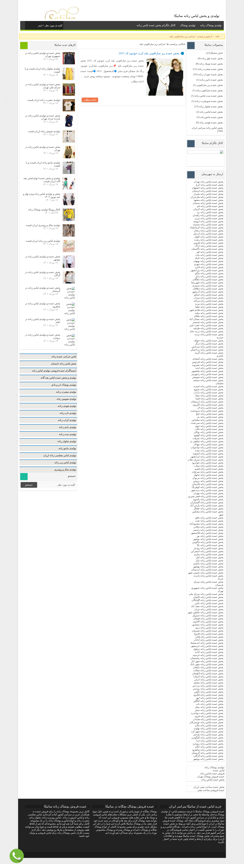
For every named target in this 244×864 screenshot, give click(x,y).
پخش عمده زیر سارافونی (210, 85)
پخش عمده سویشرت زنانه (209, 101)
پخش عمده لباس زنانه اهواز (208, 236)
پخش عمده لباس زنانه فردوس (207, 361)
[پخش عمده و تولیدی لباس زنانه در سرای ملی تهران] (69, 94)
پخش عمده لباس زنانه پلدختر (208, 734)
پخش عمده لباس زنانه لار (210, 407)
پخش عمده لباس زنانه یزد (210, 212)
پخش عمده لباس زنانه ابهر (209, 697)
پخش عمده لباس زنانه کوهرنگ (207, 487)
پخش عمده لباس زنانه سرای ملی (205, 594)
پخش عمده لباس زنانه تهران (208, 181)
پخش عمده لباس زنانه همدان (208, 719)
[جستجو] (28, 24)
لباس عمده (218, 770)
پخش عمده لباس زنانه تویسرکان (206, 722)
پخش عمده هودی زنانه (211, 122)
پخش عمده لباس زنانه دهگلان (208, 279)
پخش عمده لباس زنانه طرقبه (208, 328)
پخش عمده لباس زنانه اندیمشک (206, 642)
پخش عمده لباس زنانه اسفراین (207, 551)
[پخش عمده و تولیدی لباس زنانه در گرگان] (69, 282)
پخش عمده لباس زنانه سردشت (207, 423)
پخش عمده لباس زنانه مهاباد (208, 444)
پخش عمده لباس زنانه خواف (208, 340)
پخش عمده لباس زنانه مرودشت (206, 410)
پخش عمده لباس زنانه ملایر (209, 725)
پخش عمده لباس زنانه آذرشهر (207, 291)
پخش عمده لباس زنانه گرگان (208, 755)
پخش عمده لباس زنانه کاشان (208, 597)
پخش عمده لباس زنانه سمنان (208, 203)
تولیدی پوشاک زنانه (211, 25)
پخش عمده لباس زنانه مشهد (208, 200)
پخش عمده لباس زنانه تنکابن (208, 526)
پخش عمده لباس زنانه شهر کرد (207, 731)
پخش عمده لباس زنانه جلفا (209, 306)
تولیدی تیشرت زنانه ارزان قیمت (43, 100)
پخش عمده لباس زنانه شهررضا (207, 282)
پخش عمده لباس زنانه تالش (208, 691)
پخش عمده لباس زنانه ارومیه (208, 221)
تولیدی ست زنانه (67, 434)
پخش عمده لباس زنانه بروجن (208, 481)
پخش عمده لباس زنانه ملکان (208, 316)
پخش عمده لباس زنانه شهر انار (207, 661)
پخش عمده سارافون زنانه (209, 90)
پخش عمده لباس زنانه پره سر (207, 685)
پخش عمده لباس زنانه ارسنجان (207, 401)
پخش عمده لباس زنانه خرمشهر (207, 645)
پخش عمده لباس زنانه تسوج (208, 389)
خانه (217, 36)
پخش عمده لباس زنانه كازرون (208, 404)
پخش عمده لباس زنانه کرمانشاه (206, 227)
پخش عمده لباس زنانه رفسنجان (206, 658)
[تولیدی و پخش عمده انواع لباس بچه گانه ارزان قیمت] (69, 188)
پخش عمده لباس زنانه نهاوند (208, 728)
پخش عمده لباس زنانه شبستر (208, 322)
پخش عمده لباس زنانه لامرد (209, 267)
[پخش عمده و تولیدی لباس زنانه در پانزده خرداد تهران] (69, 126)
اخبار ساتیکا (217, 53)
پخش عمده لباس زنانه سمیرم (208, 285)
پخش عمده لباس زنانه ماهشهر (207, 371)
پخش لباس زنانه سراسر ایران (207, 127)
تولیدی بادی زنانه (67, 427)
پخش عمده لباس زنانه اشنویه (208, 453)
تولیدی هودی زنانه (67, 406)
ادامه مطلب (90, 99)
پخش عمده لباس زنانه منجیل (208, 682)
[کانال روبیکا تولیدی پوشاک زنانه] (69, 220)
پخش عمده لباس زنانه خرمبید (208, 655)
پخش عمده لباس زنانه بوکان (208, 432)
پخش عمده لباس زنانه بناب (209, 255)
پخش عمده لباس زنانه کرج (209, 184)
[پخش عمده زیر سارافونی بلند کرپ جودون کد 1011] (164, 94)
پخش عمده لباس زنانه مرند (209, 303)
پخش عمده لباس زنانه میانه (209, 313)
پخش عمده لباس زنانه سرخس (207, 346)
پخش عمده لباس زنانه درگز (209, 343)
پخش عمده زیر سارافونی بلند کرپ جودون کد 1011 (149, 53)
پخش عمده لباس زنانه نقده (209, 450)
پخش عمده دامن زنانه (211, 79)
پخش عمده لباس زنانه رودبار (208, 548)
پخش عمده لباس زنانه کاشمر (208, 621)
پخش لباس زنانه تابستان (63, 363)
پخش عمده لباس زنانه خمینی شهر (205, 572)
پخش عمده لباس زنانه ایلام (209, 746)
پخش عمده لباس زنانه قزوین (208, 242)
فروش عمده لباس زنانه (212, 773)
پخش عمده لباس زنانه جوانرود (207, 462)
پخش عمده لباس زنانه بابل (209, 560)
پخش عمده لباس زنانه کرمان (208, 209)
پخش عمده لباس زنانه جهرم (208, 264)
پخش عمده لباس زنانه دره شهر (207, 490)
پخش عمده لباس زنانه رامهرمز (207, 374)
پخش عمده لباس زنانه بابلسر (208, 563)
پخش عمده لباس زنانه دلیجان (208, 667)
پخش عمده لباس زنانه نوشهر (208, 539)
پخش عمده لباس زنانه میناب (208, 465)
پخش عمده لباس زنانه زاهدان (208, 215)
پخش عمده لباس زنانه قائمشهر (207, 532)
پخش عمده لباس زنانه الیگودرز (207, 737)
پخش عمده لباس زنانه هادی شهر (206, 309)
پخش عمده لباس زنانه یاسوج (208, 499)
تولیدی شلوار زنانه (66, 441)
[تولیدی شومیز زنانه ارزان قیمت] (69, 141)
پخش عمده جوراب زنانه (210, 74)
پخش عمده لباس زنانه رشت (208, 239)
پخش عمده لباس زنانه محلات (208, 670)
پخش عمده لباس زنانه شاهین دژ (206, 441)
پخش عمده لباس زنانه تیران (208, 609)
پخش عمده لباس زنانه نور (210, 536)
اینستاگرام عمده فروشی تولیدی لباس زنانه (54, 370)
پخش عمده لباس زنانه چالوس (207, 542)
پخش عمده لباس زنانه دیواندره (207, 713)
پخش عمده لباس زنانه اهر (209, 251)
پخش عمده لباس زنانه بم (210, 416)
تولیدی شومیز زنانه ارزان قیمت (44, 131)
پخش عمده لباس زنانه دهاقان (208, 288)
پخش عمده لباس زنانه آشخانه (208, 358)
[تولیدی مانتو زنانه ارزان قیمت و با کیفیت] (69, 173)
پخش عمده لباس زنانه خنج (209, 413)
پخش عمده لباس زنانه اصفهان (207, 187)
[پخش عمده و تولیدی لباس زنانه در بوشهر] (69, 267)
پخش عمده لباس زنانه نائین (209, 603)
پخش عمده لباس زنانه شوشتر (207, 377)
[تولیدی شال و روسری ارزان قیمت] (69, 235)
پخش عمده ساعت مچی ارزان (208, 787)
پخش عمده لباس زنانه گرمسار (207, 752)
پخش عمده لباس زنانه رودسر (208, 688)
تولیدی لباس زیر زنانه (65, 462)
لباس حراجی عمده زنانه (63, 356)
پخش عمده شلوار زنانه (211, 106)
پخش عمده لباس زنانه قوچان (208, 618)
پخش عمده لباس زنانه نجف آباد (207, 606)
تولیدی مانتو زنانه (67, 448)
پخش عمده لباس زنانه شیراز (208, 193)
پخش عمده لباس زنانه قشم (209, 468)
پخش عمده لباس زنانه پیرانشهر (207, 270)
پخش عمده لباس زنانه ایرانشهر (207, 456)
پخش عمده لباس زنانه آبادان (208, 639)
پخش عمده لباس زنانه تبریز (209, 218)
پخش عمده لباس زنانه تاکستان (207, 248)
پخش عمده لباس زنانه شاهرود (207, 749)
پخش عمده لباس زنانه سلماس (207, 419)
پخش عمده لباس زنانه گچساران (206, 502)
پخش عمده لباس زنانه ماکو (209, 273)
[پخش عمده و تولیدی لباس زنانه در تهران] (69, 157)
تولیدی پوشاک (188, 25)
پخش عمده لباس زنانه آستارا (208, 676)
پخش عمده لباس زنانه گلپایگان (207, 600)
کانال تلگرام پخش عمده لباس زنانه (156, 25)
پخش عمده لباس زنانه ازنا (209, 740)
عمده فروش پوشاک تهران (210, 776)
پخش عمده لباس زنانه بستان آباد (206, 319)
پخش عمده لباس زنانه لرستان (207, 190)
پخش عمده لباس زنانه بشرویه (207, 364)
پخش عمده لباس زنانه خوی (209, 426)
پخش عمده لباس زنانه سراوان (207, 471)
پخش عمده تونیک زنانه (211, 63)
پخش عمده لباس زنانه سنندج (208, 224)
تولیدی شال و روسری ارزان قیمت (43, 225)
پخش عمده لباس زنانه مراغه (208, 300)
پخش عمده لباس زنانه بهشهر (208, 566)
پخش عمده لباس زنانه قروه (209, 716)
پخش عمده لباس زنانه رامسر (208, 529)
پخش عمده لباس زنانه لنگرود (208, 694)
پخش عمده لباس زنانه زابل (209, 276)
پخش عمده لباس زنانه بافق (209, 517)
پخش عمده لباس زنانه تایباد (209, 258)
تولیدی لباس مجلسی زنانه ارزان (59, 455)
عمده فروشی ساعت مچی (210, 790)
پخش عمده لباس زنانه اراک (209, 245)
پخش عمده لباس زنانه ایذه (209, 368)
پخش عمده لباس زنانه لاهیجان (207, 673)
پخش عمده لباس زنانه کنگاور (208, 700)
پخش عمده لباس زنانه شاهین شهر (205, 612)
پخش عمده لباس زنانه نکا (210, 545)
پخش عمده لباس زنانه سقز (209, 710)
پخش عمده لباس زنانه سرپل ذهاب (205, 459)
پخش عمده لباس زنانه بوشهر (208, 758)
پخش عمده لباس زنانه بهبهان (208, 261)
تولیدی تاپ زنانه (68, 413)
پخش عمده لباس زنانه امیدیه (208, 386)
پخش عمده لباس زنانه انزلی (208, 679)
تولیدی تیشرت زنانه (66, 391)
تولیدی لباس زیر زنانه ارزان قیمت (43, 240)
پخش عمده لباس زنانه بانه (209, 704)
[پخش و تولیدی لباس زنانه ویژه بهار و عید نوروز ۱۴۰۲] (69, 204)
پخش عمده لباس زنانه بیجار (209, 707)
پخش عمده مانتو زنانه (211, 117)
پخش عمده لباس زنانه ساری (208, 554)
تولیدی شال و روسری (65, 469)
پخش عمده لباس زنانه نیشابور (207, 624)
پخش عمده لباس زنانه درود (209, 627)
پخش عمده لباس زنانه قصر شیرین (205, 496)
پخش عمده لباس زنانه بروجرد (208, 743)
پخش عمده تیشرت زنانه (210, 69)
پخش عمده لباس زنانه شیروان (207, 630)
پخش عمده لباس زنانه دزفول (208, 649)
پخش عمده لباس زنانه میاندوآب (207, 447)
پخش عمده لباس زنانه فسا (209, 398)
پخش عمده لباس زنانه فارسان (207, 484)
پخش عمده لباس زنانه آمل (209, 557)
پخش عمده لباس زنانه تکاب (209, 429)
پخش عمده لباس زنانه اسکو (208, 294)
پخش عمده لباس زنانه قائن (209, 636)
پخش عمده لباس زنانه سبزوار (208, 615)
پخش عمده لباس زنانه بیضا (209, 395)
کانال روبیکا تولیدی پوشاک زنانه (44, 209)
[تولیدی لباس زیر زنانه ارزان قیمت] (69, 251)
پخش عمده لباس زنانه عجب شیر (206, 325)
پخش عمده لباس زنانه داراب (208, 392)
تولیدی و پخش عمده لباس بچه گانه (58, 377)
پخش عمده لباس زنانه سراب (208, 297)
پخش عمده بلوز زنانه (212, 58)
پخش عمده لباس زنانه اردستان (207, 569)
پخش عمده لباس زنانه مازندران (207, 196)
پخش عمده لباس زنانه (211, 111)
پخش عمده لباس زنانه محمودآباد (206, 523)
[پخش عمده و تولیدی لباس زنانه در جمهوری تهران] (69, 63)
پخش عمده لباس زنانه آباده (209, 652)
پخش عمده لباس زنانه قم (210, 206)
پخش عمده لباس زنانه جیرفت (208, 438)
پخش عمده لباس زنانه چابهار (208, 474)
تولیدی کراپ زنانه (67, 420)
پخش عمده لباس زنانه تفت (209, 520)
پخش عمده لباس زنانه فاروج (208, 633)
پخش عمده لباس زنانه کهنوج (208, 435)
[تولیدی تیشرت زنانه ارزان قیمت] (69, 110)
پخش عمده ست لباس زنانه (209, 95)
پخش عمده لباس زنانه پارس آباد (206, 505)
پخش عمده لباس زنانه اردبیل (208, 233)
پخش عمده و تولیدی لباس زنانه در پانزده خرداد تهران (42, 117)
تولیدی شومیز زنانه (66, 398)
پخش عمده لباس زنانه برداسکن (206, 349)
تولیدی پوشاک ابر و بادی (63, 384)
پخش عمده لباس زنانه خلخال (208, 508)
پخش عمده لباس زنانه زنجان (208, 230)
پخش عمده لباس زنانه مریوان (207, 477)
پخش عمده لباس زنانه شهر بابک (206, 664)
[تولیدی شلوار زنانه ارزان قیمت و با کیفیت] (69, 79)
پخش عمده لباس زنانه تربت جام (206, 331)
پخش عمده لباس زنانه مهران (208, 493)
